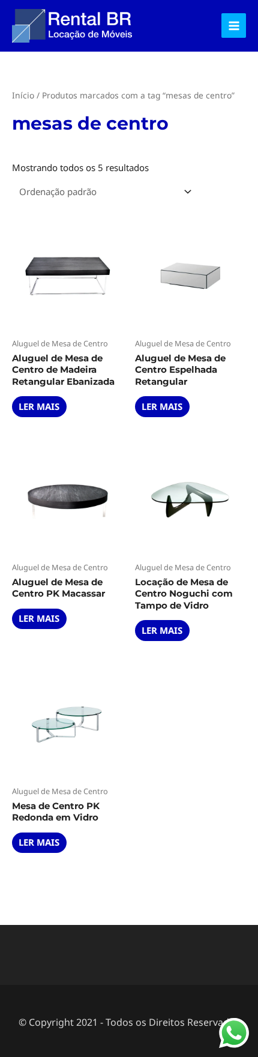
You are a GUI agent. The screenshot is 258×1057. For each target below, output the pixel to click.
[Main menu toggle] (233, 25)
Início (23, 95)
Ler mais (39, 406)
